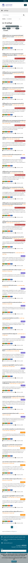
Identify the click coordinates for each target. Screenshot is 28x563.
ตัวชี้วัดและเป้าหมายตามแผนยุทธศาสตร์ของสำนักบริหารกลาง (13, 88)
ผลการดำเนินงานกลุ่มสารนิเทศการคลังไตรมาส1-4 (13, 462)
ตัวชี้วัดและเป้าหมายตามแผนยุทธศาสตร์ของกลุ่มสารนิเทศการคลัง (12, 172)
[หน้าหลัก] (2, 10)
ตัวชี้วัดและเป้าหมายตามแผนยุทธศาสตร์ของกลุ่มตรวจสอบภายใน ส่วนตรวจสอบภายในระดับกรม (14, 121)
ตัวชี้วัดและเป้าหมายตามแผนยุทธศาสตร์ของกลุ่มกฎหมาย (12, 138)
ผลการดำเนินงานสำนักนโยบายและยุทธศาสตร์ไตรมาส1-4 (12, 445)
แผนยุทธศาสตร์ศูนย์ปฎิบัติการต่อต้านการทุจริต (12, 365)
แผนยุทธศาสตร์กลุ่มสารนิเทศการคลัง (10, 413)
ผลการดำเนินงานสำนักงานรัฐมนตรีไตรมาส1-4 (12, 511)
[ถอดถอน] (18, 28)
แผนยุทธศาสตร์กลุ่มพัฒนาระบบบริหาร (10, 318)
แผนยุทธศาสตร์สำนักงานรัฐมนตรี (9, 334)
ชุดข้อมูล (6, 10)
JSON (9, 47)
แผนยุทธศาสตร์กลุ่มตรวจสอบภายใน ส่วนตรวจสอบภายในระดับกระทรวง (13, 397)
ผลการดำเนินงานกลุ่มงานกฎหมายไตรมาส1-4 (12, 479)
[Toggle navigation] (25, 5)
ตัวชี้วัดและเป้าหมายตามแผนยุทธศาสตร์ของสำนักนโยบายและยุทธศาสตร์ (13, 237)
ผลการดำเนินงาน (22, 432)
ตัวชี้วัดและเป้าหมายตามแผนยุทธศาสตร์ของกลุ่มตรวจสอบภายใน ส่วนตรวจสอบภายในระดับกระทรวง (14, 203)
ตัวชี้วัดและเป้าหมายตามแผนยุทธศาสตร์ (20, 40)
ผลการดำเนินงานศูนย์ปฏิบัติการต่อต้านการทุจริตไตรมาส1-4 (13, 496)
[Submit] (24, 15)
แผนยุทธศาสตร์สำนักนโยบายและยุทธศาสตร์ (12, 154)
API (11, 531)
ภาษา (2, 549)
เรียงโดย (3, 19)
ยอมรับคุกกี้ (14, 561)
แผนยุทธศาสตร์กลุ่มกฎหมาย (8, 253)
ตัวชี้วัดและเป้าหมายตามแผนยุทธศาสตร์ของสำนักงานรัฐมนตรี (14, 222)
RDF (11, 47)
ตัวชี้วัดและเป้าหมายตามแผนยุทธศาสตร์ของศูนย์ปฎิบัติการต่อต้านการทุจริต (12, 36)
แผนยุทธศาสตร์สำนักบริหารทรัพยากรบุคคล (12, 270)
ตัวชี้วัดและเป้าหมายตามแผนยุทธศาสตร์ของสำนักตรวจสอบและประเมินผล (13, 72)
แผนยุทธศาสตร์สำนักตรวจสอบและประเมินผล (12, 302)
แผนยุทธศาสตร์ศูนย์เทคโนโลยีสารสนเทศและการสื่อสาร (12, 350)
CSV (3, 47)
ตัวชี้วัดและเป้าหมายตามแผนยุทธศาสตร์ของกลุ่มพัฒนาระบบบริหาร (12, 187)
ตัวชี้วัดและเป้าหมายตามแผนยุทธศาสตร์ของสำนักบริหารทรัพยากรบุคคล (13, 104)
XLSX (6, 47)
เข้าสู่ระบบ (25, 1)
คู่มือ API (15, 531)
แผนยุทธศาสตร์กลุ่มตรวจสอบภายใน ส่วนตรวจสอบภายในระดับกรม (13, 382)
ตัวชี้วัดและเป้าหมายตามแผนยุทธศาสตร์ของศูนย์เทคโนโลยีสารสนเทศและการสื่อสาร (12, 54)
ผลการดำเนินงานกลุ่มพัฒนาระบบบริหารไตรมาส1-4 (13, 429)
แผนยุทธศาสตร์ (23, 157)
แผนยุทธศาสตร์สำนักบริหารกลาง (9, 285)
